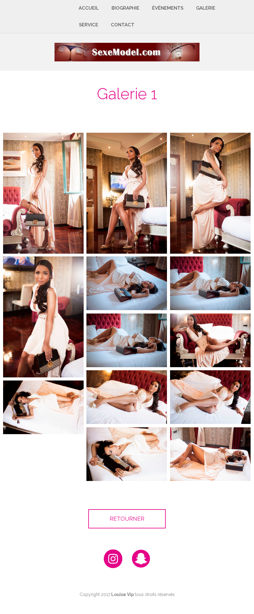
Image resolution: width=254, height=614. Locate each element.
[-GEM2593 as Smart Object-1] (210, 397)
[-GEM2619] (210, 283)
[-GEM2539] (43, 316)
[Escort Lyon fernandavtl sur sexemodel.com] (127, 51)
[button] (127, 519)
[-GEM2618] (126, 340)
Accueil (89, 8)
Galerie (205, 8)
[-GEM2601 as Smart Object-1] (43, 407)
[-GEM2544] (43, 193)
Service (88, 25)
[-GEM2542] (210, 193)
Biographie (125, 8)
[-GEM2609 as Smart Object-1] (126, 454)
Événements (167, 8)
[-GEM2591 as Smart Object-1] (126, 397)
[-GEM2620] (126, 283)
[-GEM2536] (126, 193)
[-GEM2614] (210, 454)
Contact (122, 25)
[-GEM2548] (210, 340)
